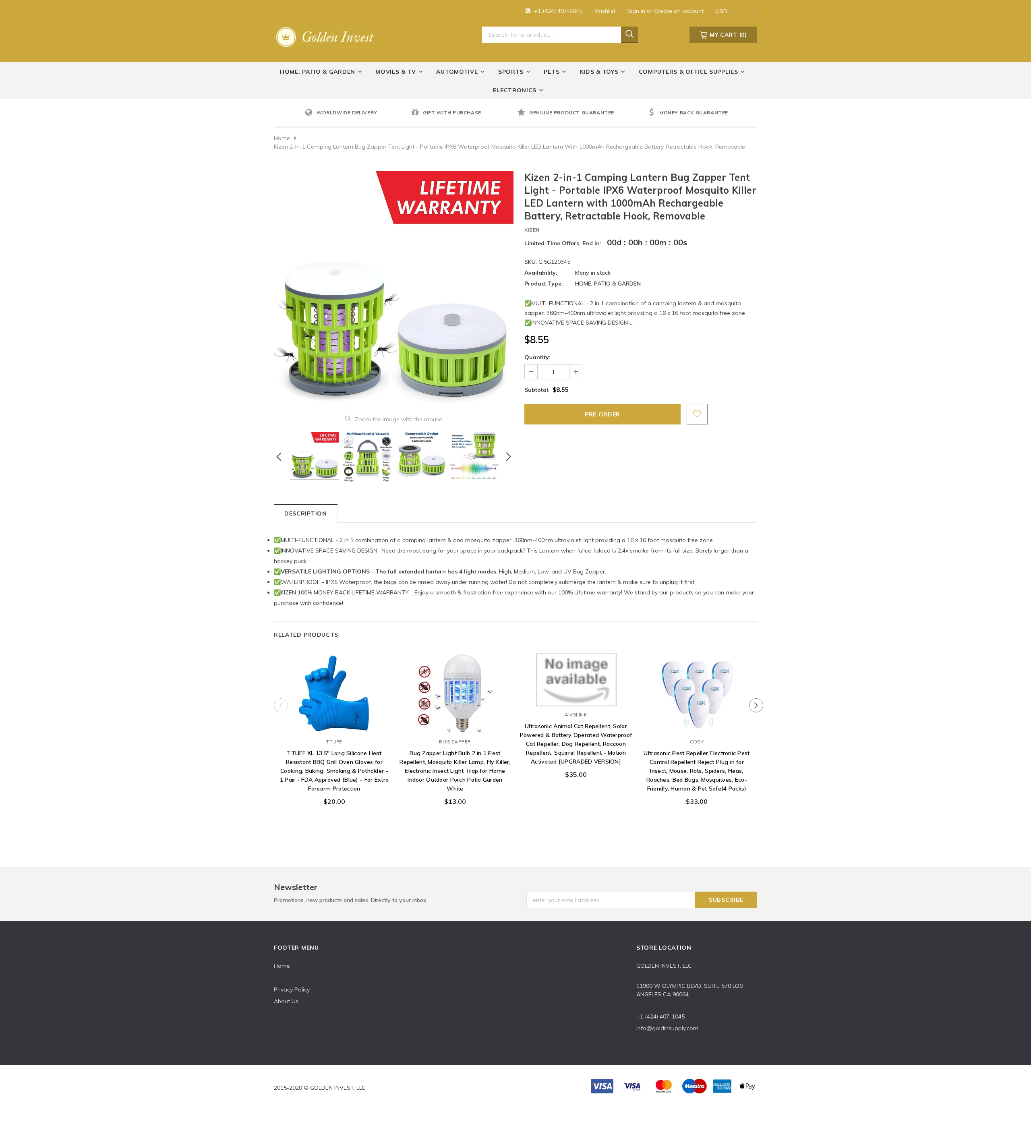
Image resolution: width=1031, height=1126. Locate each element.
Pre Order (334, 725)
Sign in (637, 10)
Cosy (697, 742)
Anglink (576, 715)
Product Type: (543, 283)
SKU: (530, 261)
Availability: (540, 272)
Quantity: (537, 357)
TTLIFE (334, 742)
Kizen (532, 230)
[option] (356, 113)
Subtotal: (537, 389)
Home (282, 138)
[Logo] (326, 35)
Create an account (679, 10)
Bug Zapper (455, 742)
